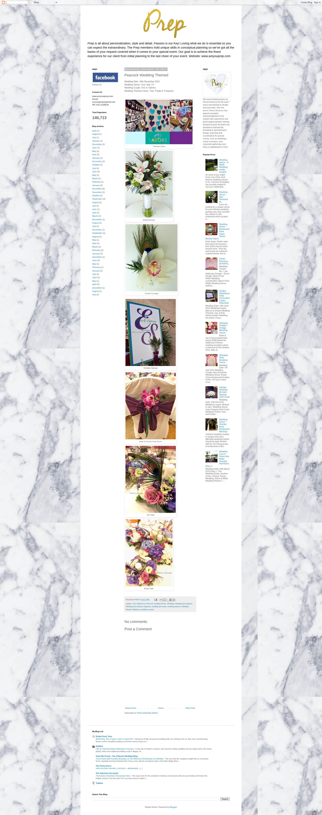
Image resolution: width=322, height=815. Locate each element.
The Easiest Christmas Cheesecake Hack (113, 776)
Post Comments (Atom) (147, 713)
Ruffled (99, 746)
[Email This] (161, 599)
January (96, 141)
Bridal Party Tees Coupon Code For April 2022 (115, 739)
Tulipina (99, 783)
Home (161, 708)
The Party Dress (103, 766)
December (97, 144)
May (94, 151)
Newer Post (130, 708)
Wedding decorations (183, 604)
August (95, 134)
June (94, 148)
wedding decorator (159, 606)
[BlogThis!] (164, 599)
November (97, 192)
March (95, 178)
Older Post (190, 708)
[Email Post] (155, 600)
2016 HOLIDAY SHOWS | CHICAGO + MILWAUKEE (117, 768)
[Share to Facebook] (170, 599)
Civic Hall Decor (138, 604)
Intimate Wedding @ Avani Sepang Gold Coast (224, 392)
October (95, 165)
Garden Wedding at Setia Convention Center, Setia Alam (224, 297)
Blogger (173, 807)
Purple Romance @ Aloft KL (224, 261)
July (94, 137)
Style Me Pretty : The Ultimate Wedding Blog (117, 756)
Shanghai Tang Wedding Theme (223, 359)
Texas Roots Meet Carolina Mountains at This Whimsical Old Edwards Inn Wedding (130, 759)
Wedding (170, 604)
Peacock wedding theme (156, 604)
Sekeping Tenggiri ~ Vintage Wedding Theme (223, 328)
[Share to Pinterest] (174, 599)
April (94, 131)
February (96, 182)
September (97, 199)
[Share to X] (167, 599)
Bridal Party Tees (104, 736)
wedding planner (174, 606)
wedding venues (147, 609)
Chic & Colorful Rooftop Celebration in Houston (115, 749)
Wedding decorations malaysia (138, 606)
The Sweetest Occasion (107, 773)
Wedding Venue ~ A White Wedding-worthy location (223, 166)
